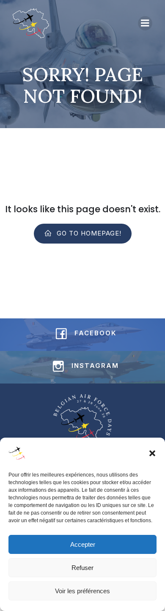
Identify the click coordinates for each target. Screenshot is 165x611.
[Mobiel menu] (145, 23)
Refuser (83, 567)
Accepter (82, 544)
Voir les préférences (82, 591)
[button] (152, 453)
